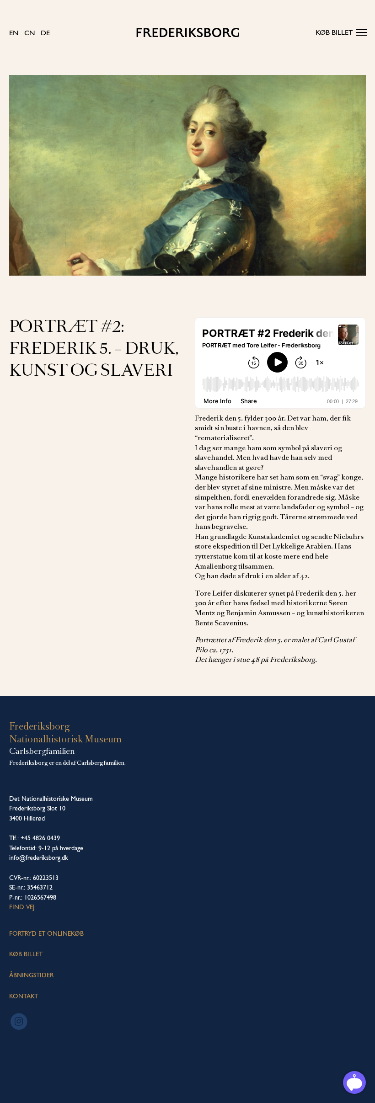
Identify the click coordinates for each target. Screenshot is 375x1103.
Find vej (22, 907)
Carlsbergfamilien (42, 751)
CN (29, 32)
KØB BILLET (26, 954)
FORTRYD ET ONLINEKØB (46, 933)
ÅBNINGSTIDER (31, 975)
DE (45, 32)
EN (14, 32)
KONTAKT (23, 996)
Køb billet (334, 32)
